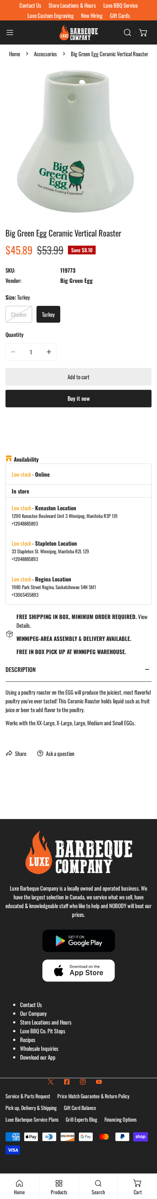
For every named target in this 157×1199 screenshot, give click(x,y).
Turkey (48, 314)
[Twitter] (51, 1081)
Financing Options (120, 1119)
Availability (26, 459)
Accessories (45, 54)
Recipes (27, 1039)
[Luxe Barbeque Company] (78, 32)
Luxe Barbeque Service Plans (31, 1119)
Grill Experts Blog (81, 1119)
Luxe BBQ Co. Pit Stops (42, 1031)
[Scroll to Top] (144, 1160)
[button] (143, 32)
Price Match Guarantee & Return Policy (93, 1096)
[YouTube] (99, 1081)
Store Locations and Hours (46, 1022)
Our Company (33, 1013)
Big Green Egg (76, 280)
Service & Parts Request (27, 1096)
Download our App (37, 1057)
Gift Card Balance (80, 1107)
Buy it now (79, 398)
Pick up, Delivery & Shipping (31, 1107)
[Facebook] (67, 1081)
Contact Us (31, 1004)
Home (14, 54)
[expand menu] (9, 32)
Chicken (19, 314)
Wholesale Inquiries (39, 1048)
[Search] (127, 32)
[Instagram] (83, 1081)
